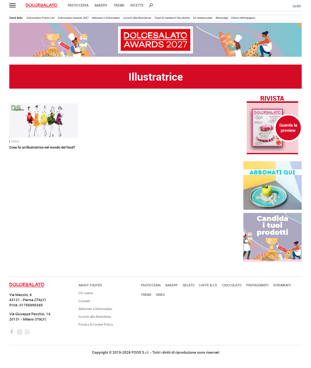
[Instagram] (20, 331)
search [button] (150, 5)
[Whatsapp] (27, 331)
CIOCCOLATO (231, 285)
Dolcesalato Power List (41, 18)
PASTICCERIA (78, 5)
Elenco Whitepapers (243, 18)
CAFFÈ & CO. (208, 285)
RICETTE (137, 5)
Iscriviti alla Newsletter (137, 18)
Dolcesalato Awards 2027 (73, 18)
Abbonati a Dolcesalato (106, 18)
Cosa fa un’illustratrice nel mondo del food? (42, 147)
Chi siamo (85, 293)
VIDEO (160, 294)
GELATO (188, 285)
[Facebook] (12, 331)
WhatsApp (222, 18)
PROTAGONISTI (257, 285)
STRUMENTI (282, 285)
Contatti (84, 301)
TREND (119, 5)
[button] (12, 5)
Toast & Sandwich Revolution (172, 18)
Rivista (272, 98)
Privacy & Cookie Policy (95, 324)
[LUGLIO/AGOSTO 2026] (272, 128)
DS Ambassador (202, 18)
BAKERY (101, 5)
